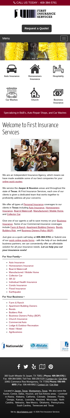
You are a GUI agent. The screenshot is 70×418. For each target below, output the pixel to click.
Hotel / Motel (15, 328)
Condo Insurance (18, 285)
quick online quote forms (21, 240)
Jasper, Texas (21, 391)
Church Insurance (18, 319)
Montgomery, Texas (38, 391)
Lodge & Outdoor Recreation (24, 325)
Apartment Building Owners (41, 227)
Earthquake (15, 292)
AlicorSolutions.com (24, 412)
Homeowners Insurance (21, 265)
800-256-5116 (38, 379)
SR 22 (12, 278)
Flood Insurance (17, 288)
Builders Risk (9, 230)
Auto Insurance (36, 207)
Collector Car (13, 214)
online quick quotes (12, 181)
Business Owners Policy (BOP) (37, 230)
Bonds (59, 227)
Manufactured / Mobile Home (48, 211)
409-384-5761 (48, 2)
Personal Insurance (34, 204)
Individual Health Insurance (23, 282)
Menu (6, 38)
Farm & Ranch (17, 227)
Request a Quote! (37, 28)
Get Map (63, 379)
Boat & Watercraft (23, 211)
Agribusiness (15, 332)
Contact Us (51, 379)
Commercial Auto (18, 322)
